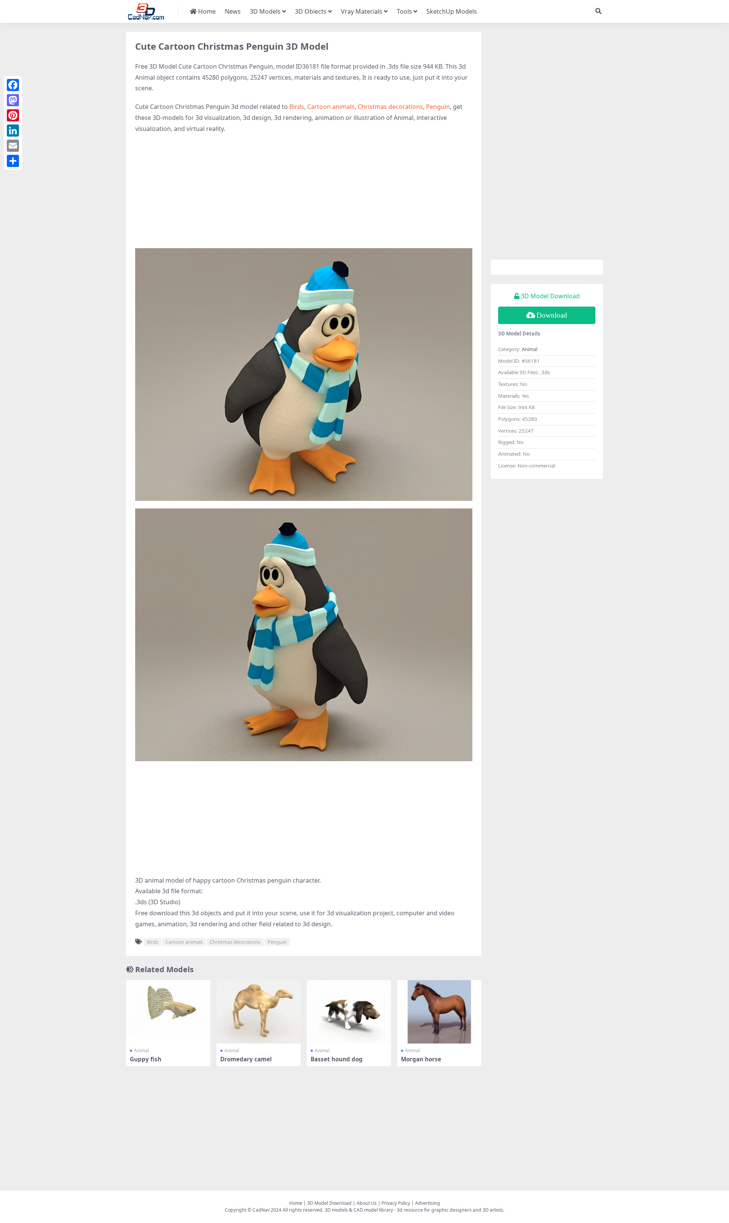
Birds (296, 106)
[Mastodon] (13, 100)
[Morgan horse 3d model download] (439, 1012)
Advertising (427, 1203)
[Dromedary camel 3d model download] (258, 1012)
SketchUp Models (451, 11)
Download (551, 315)
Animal (141, 1050)
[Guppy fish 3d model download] (168, 1012)
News (233, 11)
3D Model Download (329, 1203)
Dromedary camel (246, 1059)
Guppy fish (145, 1059)
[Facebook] (13, 85)
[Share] (13, 160)
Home (206, 11)
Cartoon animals (331, 106)
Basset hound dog (337, 1059)
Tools (404, 11)
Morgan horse (421, 1059)
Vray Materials (361, 11)
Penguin (438, 106)
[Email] (13, 145)
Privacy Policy (396, 1203)
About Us (367, 1203)
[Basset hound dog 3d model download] (349, 1012)
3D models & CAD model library (359, 1210)
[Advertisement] (303, 195)
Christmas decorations (390, 106)
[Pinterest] (13, 115)
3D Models (265, 11)
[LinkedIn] (13, 130)
